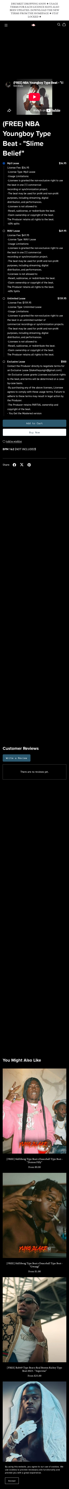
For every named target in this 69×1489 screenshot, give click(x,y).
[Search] (58, 24)
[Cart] (65, 24)
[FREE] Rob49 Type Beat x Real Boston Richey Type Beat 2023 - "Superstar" (34, 1369)
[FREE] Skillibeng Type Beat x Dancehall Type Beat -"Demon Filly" (34, 1160)
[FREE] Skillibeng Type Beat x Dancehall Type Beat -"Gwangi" (34, 1265)
